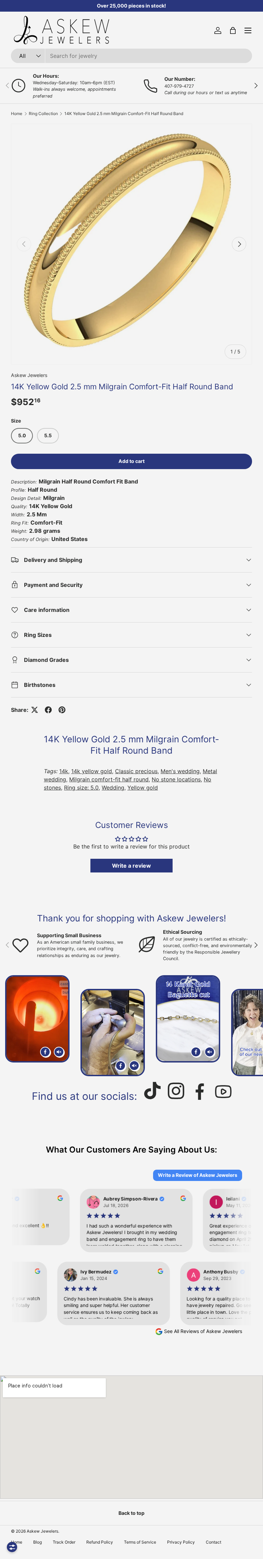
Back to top (131, 1513)
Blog (37, 1542)
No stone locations (176, 779)
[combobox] (131, 56)
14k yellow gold (91, 771)
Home (16, 114)
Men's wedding (180, 771)
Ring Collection (43, 114)
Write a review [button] (131, 865)
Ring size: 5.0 (81, 787)
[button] (232, 30)
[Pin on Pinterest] (62, 710)
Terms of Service (140, 1542)
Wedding (113, 787)
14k (63, 771)
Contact (213, 1542)
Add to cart (131, 461)
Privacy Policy (181, 1542)
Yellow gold (142, 787)
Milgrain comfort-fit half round (109, 779)
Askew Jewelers (29, 375)
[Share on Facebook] (48, 710)
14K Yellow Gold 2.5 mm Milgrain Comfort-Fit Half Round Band (123, 114)
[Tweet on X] (34, 710)
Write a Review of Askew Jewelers (197, 1175)
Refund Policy (99, 1542)
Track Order (64, 1542)
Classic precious (136, 771)
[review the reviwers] (57, 1199)
